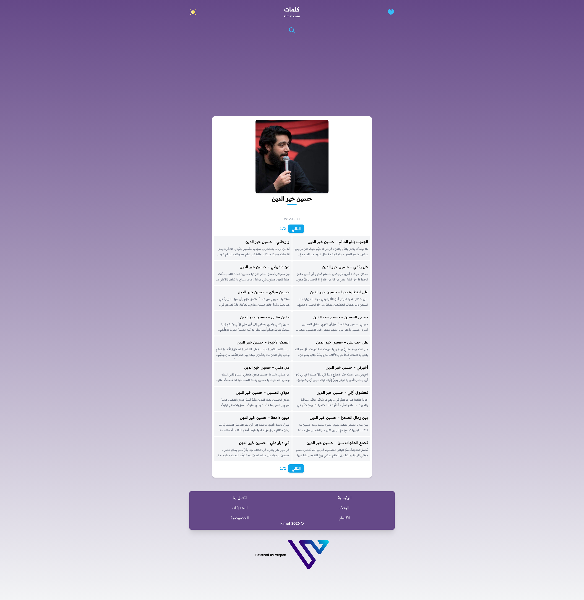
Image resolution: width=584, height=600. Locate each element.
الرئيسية (344, 497)
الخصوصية (240, 517)
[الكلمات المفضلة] (391, 12)
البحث (344, 507)
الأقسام (344, 517)
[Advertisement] (292, 71)
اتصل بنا (240, 497)
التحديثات (240, 507)
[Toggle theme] (193, 12)
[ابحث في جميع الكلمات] (292, 30)
